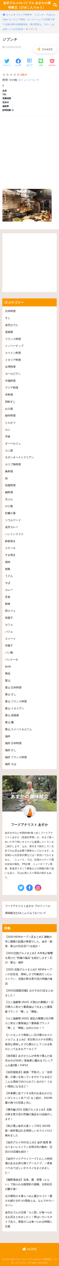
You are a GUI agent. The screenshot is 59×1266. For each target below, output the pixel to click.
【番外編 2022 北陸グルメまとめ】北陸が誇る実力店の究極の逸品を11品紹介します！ (29, 1114)
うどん (9, 575)
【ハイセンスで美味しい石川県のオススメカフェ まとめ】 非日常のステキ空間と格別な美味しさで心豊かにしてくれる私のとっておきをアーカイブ (29, 1042)
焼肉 (7, 562)
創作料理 (10, 415)
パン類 (9, 652)
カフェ (9, 624)
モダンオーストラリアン (19, 457)
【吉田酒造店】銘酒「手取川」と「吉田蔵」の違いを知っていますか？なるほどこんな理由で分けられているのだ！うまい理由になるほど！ (28, 1079)
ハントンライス (14, 534)
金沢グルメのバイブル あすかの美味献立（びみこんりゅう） (27, 5)
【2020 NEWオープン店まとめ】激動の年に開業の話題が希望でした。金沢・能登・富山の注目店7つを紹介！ (28, 941)
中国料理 (10, 380)
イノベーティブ (14, 345)
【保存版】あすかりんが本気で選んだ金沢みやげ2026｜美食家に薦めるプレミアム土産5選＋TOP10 (29, 1060)
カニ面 (9, 450)
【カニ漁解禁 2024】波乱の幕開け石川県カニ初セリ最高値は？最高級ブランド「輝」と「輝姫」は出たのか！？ (29, 1023)
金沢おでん (11, 325)
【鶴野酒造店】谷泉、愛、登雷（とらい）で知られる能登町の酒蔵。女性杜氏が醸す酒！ (28, 1184)
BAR (8, 666)
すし (7, 318)
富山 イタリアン (14, 708)
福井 (7, 736)
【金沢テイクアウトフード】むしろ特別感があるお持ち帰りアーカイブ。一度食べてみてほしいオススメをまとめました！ (28, 1165)
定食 (7, 597)
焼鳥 (7, 569)
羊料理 (9, 394)
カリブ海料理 (13, 464)
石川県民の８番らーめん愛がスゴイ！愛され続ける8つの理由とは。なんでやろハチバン (29, 1201)
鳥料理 (9, 471)
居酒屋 (9, 332)
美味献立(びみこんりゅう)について (25, 913)
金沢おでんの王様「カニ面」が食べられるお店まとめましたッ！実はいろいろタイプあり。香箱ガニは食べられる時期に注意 (28, 1219)
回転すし (10, 401)
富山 (7, 680)
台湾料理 (10, 366)
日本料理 (10, 311)
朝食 (7, 603)
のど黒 (9, 506)
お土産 (9, 408)
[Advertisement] (29, 149)
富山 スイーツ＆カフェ (18, 729)
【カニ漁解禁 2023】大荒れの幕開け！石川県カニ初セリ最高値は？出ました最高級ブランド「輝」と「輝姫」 (29, 1007)
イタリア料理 (23, 14)
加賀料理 (10, 485)
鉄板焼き (10, 541)
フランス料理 (13, 339)
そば (7, 582)
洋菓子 (9, 645)
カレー (9, 590)
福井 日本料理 (13, 743)
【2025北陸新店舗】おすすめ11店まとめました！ (29, 993)
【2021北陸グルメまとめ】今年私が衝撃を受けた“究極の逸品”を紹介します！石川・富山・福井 (29, 958)
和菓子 (9, 617)
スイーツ (10, 638)
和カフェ (10, 610)
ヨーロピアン (13, 373)
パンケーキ (11, 659)
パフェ (9, 631)
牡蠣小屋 (10, 513)
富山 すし (10, 694)
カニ (7, 429)
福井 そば (10, 764)
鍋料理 (9, 492)
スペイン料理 (13, 352)
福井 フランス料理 (16, 757)
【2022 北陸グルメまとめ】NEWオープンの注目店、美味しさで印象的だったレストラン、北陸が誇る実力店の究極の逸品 (28, 976)
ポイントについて (28, 80)
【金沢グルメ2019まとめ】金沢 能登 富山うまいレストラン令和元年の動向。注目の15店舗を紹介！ (28, 1147)
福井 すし (10, 750)
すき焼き (10, 555)
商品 (7, 673)
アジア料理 (11, 387)
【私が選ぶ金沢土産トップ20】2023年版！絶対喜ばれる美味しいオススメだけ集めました (28, 1130)
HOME (31, 1249)
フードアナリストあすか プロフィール (27, 906)
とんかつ (10, 422)
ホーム (9, 14)
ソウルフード (13, 520)
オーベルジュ (13, 443)
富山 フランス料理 (16, 701)
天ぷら (9, 499)
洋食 (7, 436)
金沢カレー (11, 527)
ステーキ (10, 548)
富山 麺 (9, 722)
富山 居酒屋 (12, 715)
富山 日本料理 (13, 687)
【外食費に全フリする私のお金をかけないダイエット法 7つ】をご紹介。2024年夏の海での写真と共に (28, 1098)
